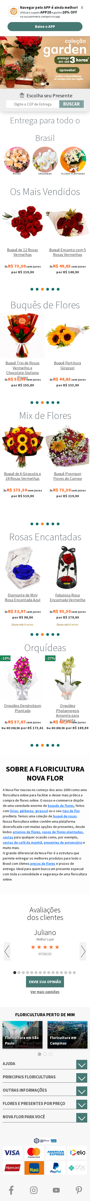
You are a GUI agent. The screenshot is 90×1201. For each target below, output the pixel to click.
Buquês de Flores (45, 305)
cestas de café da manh (22, 842)
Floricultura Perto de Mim (45, 1014)
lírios (14, 811)
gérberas (27, 811)
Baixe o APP (45, 26)
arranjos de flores (26, 832)
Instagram (33, 1190)
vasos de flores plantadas (62, 832)
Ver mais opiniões (45, 991)
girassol (41, 811)
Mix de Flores (45, 415)
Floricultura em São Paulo (22, 1040)
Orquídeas (45, 647)
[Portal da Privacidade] (45, 1140)
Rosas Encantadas (45, 537)
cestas (8, 837)
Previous (7, 951)
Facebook (11, 1190)
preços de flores (42, 863)
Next (83, 951)
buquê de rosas (65, 816)
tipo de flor (71, 811)
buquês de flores (61, 805)
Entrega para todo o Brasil (45, 129)
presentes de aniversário (63, 842)
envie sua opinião (45, 981)
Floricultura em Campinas (63, 1040)
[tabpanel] (45, 61)
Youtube (56, 1190)
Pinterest (79, 1190)
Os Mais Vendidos (45, 191)
